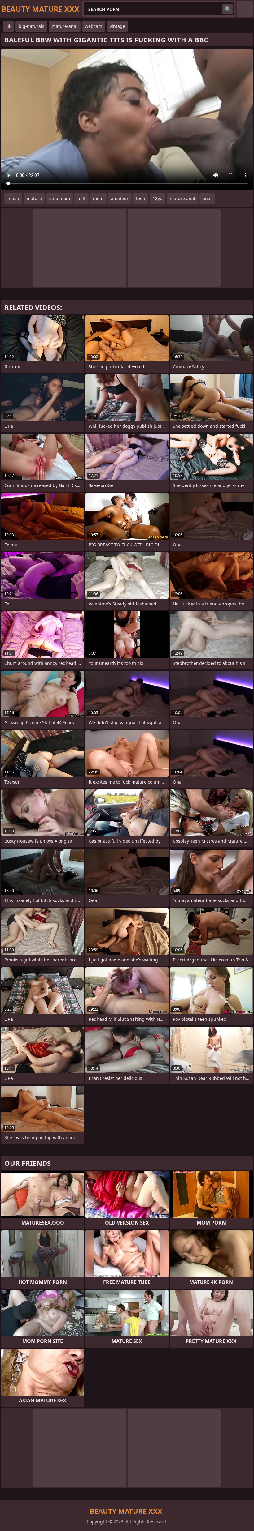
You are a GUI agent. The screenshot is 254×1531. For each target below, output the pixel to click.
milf (81, 198)
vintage (117, 26)
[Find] (227, 9)
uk (8, 26)
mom (98, 198)
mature (34, 198)
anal (207, 198)
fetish (13, 198)
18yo (157, 198)
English (245, 9)
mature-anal (64, 26)
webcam (93, 26)
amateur (120, 198)
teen (140, 198)
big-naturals (31, 26)
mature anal (182, 198)
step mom (59, 198)
